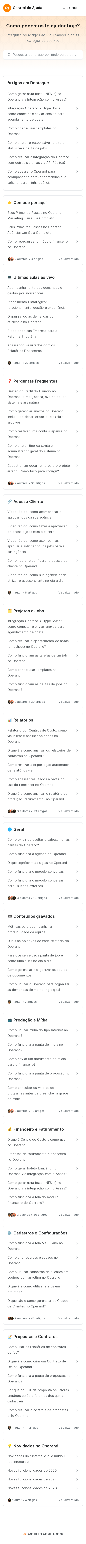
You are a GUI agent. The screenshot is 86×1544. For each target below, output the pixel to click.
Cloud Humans (53, 1534)
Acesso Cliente (28, 502)
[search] (45, 55)
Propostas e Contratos (35, 1337)
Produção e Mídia (30, 1020)
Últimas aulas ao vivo (34, 278)
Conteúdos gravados (34, 916)
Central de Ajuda (27, 8)
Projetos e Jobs (28, 611)
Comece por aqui (30, 203)
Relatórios (23, 720)
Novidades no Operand (35, 1446)
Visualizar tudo (68, 259)
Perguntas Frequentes (35, 381)
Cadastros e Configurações (40, 1233)
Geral (18, 830)
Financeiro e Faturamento (38, 1129)
